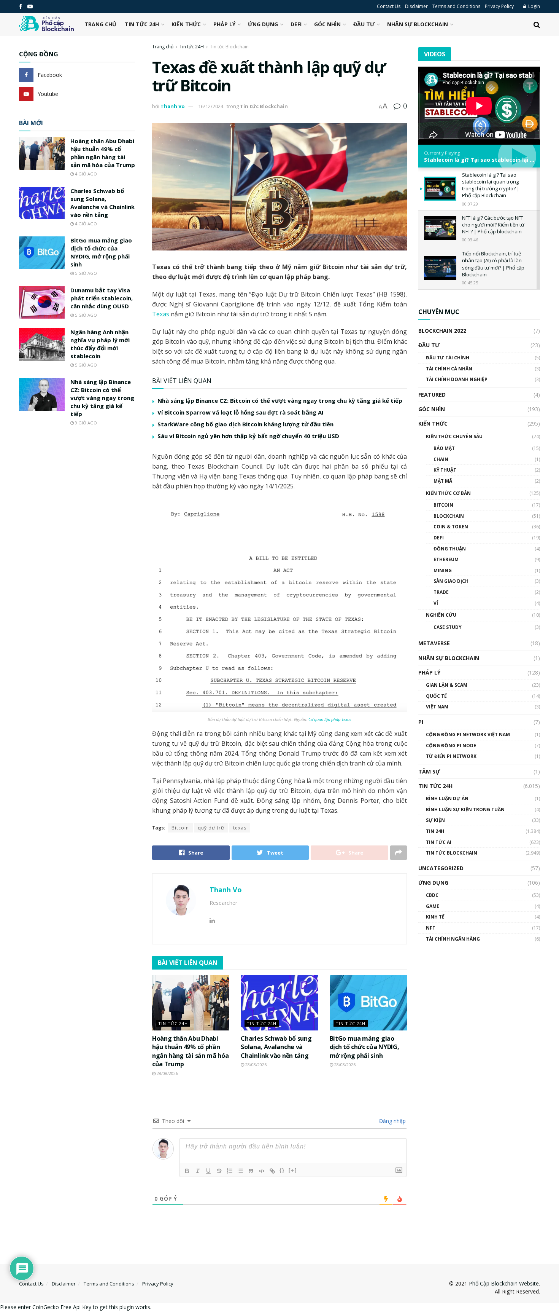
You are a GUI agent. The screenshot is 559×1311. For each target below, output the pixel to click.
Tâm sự (429, 771)
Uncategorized (441, 868)
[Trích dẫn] (251, 1170)
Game (432, 906)
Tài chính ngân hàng (453, 939)
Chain (441, 459)
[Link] (272, 1170)
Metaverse (434, 643)
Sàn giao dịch (451, 581)
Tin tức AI (438, 842)
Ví (436, 603)
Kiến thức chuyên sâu (454, 436)
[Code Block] (261, 1170)
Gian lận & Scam (446, 685)
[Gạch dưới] (208, 1170)
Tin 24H (435, 831)
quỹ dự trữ (211, 828)
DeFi (296, 24)
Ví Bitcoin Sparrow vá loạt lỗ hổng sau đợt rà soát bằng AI (240, 412)
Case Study (448, 627)
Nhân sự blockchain (417, 24)
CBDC (432, 895)
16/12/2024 (210, 106)
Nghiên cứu (441, 615)
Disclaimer (416, 6)
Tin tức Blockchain (229, 46)
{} (282, 1170)
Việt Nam (437, 706)
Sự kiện (435, 820)
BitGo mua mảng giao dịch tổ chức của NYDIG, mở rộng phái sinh (364, 1047)
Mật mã (443, 481)
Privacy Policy (499, 6)
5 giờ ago (85, 273)
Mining (443, 570)
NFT (430, 928)
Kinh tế (435, 917)
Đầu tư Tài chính (447, 357)
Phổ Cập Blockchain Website (504, 1283)
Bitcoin (180, 828)
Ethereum (446, 559)
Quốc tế (436, 696)
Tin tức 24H (142, 24)
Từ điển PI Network (451, 756)
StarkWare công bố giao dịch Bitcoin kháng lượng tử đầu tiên (245, 424)
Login (533, 6)
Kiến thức (186, 24)
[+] (293, 1170)
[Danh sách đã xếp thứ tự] (229, 1170)
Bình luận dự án (447, 798)
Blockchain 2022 (442, 330)
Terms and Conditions (456, 6)
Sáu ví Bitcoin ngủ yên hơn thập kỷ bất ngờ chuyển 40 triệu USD (248, 436)
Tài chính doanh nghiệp (457, 379)
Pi (420, 722)
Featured (432, 394)
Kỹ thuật (445, 470)
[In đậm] (187, 1170)
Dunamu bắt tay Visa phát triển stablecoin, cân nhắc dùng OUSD (101, 298)
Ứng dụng (263, 24)
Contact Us (388, 6)
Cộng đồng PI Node (451, 745)
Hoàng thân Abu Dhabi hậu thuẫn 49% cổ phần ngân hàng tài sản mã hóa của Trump (190, 1051)
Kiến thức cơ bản (448, 493)
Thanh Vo (172, 106)
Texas (161, 314)
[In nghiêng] (197, 1170)
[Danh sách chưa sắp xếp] (240, 1170)
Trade (441, 592)
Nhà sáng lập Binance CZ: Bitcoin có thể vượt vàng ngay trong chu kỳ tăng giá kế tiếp (279, 400)
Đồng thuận (450, 548)
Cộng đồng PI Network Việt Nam (468, 734)
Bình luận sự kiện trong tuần (465, 809)
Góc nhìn (327, 24)
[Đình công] (219, 1170)
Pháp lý (224, 24)
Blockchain (449, 516)
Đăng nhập (392, 1120)
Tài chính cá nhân (449, 368)
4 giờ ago (85, 174)
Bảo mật (444, 448)
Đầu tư (364, 24)
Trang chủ (100, 24)
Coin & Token (451, 526)
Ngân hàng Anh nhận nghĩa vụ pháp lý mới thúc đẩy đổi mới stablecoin (100, 344)
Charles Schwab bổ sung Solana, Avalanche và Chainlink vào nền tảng (276, 1047)
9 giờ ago (85, 423)
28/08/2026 (167, 1073)
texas (239, 828)
